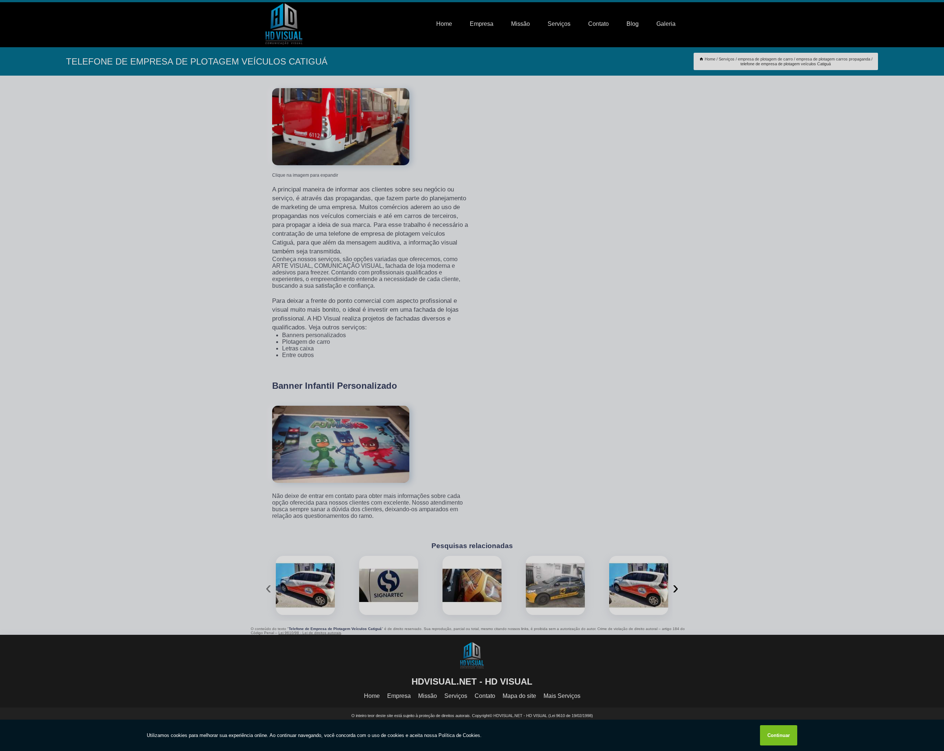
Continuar (778, 735)
